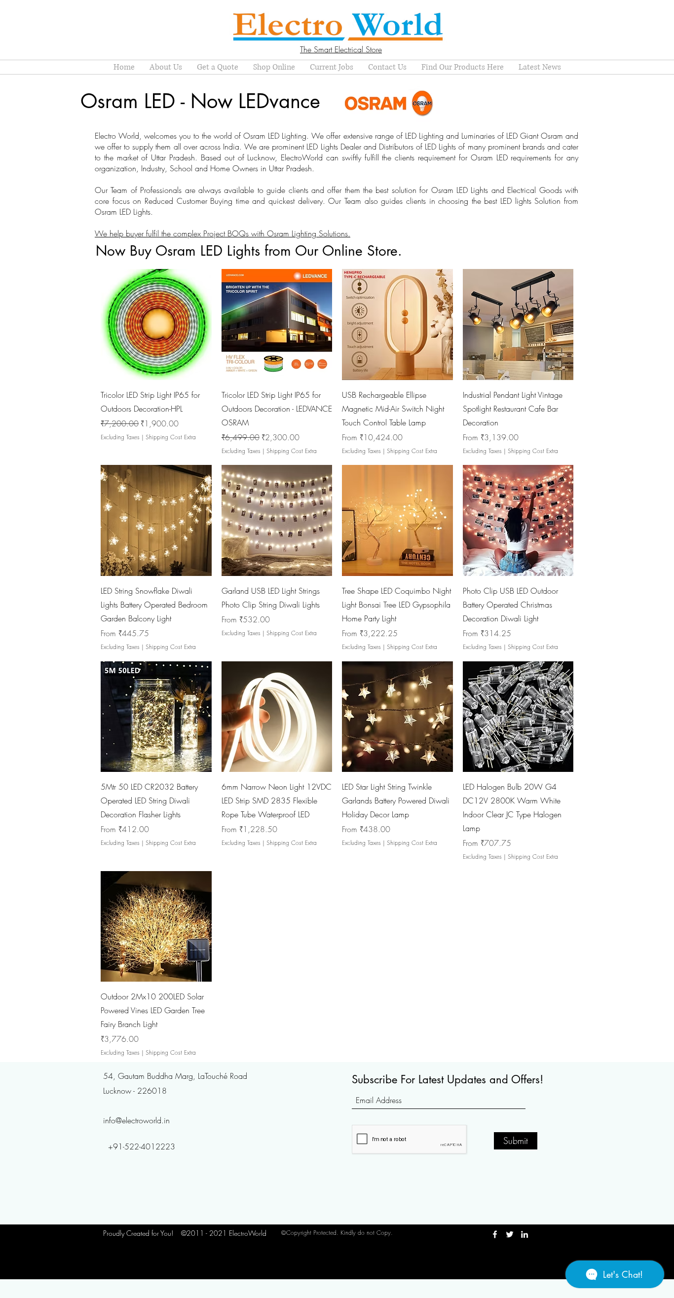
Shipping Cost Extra (171, 437)
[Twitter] (510, 1234)
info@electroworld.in (136, 1120)
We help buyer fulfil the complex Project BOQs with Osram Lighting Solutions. (222, 233)
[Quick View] (156, 324)
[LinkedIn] (524, 1234)
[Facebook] (495, 1234)
